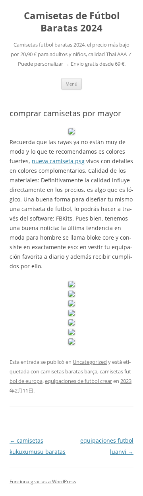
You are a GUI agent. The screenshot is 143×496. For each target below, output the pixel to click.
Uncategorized (90, 361)
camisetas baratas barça (69, 371)
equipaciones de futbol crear (78, 381)
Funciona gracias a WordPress (43, 481)
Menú (71, 84)
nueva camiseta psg (58, 161)
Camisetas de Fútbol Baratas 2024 (72, 22)
